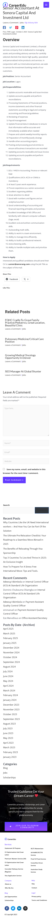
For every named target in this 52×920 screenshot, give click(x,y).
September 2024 (11, 662)
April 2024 (8, 685)
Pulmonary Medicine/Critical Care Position (24, 340)
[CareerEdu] (14, 4)
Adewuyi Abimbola (12, 581)
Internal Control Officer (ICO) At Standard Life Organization (24, 593)
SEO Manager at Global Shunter (23, 371)
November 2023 (11, 709)
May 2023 (8, 737)
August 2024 (9, 666)
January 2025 (9, 642)
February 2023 (10, 752)
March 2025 (9, 633)
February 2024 (10, 695)
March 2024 (9, 690)
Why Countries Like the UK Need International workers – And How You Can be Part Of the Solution (26, 526)
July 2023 (8, 728)
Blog (5, 767)
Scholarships (9, 777)
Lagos (13, 32)
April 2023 (8, 742)
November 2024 (11, 652)
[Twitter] (10, 27)
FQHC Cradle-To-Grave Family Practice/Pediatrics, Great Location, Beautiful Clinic (25, 322)
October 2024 (10, 657)
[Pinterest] (16, 27)
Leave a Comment (10, 22)
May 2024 (8, 680)
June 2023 (8, 733)
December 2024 (11, 647)
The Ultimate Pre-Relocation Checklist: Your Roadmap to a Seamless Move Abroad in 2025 (24, 539)
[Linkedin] (23, 27)
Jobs (22, 22)
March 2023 (9, 747)
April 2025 (8, 628)
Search (6, 505)
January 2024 (9, 699)
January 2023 (9, 756)
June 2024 (8, 676)
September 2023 (11, 719)
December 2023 (11, 704)
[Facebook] (4, 27)
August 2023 (9, 723)
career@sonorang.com (19, 264)
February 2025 (10, 638)
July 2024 (8, 671)
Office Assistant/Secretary (34, 618)
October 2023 (10, 714)
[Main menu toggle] (46, 5)
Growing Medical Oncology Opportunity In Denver (20, 356)
